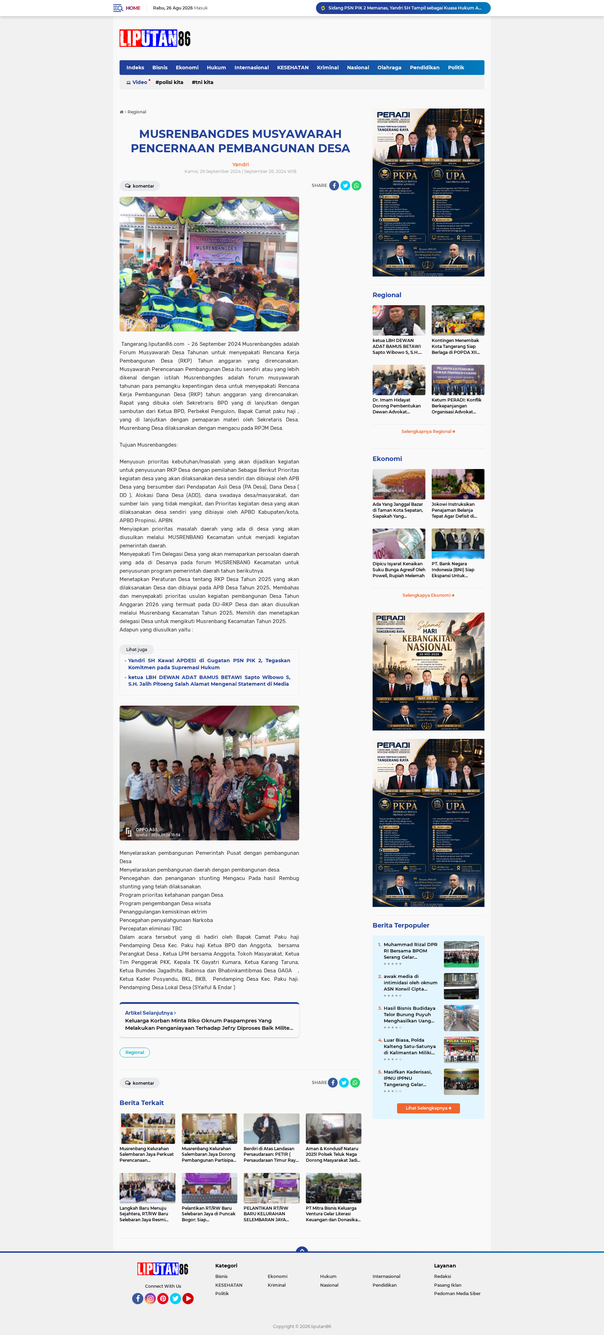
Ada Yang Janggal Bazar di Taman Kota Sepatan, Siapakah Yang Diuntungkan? (398, 510)
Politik (456, 67)
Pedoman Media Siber (457, 1293)
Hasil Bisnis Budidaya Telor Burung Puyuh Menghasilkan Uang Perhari (410, 1014)
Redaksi (442, 1276)
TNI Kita (204, 82)
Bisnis (159, 67)
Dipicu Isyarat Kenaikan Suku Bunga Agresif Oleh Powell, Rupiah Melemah (399, 569)
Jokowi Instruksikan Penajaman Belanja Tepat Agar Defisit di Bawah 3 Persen (453, 510)
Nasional (358, 67)
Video (139, 82)
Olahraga (390, 67)
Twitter (178, 1307)
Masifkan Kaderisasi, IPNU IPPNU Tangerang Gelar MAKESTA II (408, 1078)
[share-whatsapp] (356, 185)
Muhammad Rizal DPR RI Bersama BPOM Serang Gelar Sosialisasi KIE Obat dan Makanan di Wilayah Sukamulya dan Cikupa (411, 951)
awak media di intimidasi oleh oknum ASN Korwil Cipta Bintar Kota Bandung (411, 982)
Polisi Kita (171, 82)
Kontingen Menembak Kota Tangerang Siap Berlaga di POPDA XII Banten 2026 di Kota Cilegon (455, 346)
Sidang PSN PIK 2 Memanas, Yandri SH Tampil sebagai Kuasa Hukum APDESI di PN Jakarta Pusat (406, 8)
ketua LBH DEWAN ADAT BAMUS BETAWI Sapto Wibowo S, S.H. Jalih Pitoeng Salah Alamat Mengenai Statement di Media (397, 346)
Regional (134, 1052)
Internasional (252, 67)
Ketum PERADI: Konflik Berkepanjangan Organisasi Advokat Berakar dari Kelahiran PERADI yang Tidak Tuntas (457, 406)
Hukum (216, 67)
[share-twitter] (345, 185)
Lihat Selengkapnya (427, 1108)
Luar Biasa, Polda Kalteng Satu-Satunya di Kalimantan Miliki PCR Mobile (410, 1046)
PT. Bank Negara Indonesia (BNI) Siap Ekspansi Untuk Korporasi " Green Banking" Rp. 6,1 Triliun (456, 570)
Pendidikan (425, 67)
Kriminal (328, 67)
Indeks (135, 67)
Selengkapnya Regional (427, 431)
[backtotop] (302, 1252)
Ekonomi (187, 67)
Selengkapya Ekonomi (427, 595)
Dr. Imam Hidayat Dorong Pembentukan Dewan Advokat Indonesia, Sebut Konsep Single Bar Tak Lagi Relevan (399, 406)
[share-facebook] (334, 185)
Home (133, 8)
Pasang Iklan (447, 1285)
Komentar (143, 186)
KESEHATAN (293, 67)
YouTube (192, 1307)
